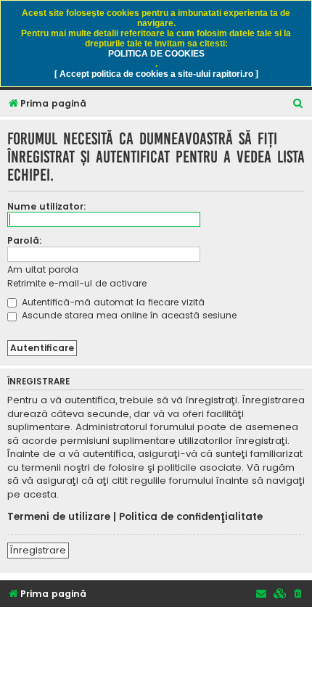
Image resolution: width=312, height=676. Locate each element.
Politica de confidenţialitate (191, 517)
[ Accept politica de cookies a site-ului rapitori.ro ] (156, 74)
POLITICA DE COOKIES (156, 54)
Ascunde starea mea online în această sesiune (128, 315)
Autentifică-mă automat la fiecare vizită (112, 302)
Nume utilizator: (46, 206)
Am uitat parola (42, 269)
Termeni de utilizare (58, 517)
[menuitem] (298, 104)
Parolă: (24, 240)
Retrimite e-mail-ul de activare (77, 283)
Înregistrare (38, 550)
